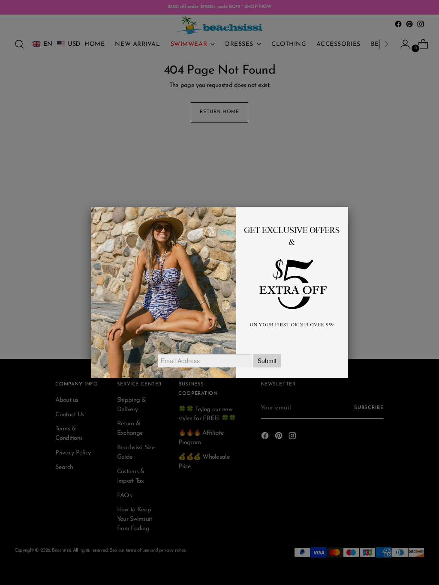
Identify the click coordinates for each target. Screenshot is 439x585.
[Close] (348, 207)
